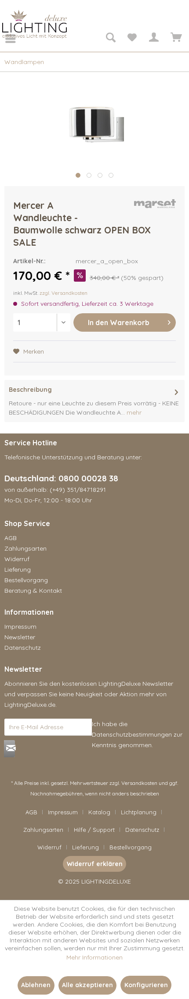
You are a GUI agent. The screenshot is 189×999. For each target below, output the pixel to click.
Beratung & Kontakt (33, 590)
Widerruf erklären (95, 864)
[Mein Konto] (153, 38)
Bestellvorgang (26, 580)
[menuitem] (4, 38)
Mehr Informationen (94, 957)
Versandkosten (139, 783)
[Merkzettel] (132, 38)
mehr (133, 412)
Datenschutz (22, 648)
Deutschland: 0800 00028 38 (61, 478)
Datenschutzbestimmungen (132, 734)
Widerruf (16, 559)
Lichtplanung (138, 812)
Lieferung (17, 569)
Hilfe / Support (94, 829)
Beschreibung (30, 390)
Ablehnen (36, 985)
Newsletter (19, 637)
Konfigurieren (146, 985)
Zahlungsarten (25, 548)
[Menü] (4, 38)
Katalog (99, 812)
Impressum (20, 626)
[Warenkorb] (175, 38)
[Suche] (110, 38)
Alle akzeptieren (87, 985)
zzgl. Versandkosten (63, 293)
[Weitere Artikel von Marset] (155, 207)
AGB (10, 538)
